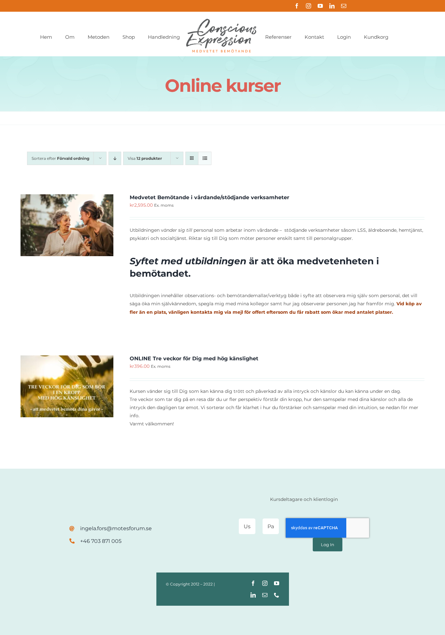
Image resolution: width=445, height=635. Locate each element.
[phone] (276, 595)
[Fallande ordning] (114, 158)
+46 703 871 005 (101, 541)
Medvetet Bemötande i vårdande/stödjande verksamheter (209, 197)
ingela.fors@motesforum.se (116, 528)
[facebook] (296, 5)
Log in (327, 544)
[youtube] (320, 5)
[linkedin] (332, 5)
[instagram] (308, 5)
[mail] (343, 5)
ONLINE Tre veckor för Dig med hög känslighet (194, 358)
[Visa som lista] (204, 158)
